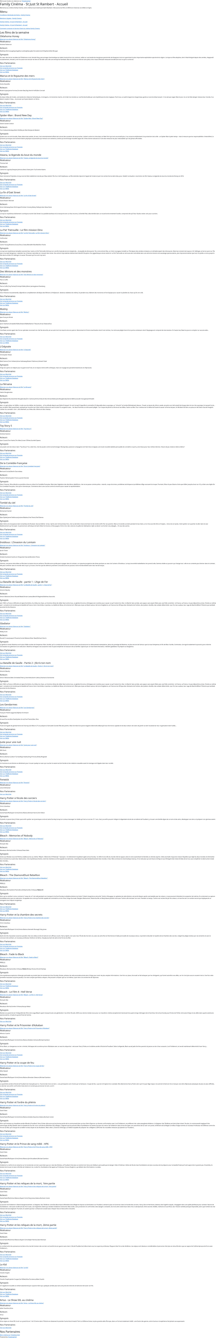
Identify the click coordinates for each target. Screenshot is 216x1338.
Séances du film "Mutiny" (21, 312)
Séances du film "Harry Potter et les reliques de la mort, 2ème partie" (35, 1228)
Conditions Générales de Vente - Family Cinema (15, 15)
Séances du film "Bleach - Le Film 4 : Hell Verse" (28, 995)
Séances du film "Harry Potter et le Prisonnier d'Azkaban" (31, 1028)
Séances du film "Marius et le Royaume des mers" (29, 79)
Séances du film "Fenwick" (21, 783)
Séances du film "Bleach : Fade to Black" (25, 957)
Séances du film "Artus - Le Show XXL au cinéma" (28, 1303)
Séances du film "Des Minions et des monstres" (28, 275)
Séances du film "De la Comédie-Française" (26, 466)
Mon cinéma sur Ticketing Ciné (10, 1335)
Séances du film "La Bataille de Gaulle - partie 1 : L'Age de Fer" (32, 585)
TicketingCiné (26, 1)
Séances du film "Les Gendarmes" (24, 708)
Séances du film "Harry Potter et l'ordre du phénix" (29, 1105)
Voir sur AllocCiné (5, 66)
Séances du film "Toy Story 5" (22, 429)
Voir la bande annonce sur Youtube (11, 68)
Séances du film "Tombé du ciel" (23, 506)
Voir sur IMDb (4, 72)
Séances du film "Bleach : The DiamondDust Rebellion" (30, 878)
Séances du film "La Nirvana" (22, 387)
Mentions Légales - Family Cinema (11, 18)
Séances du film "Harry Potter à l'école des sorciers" (29, 801)
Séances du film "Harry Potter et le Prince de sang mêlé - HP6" (33, 1147)
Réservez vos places (6, 39)
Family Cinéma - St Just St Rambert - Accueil (13, 22)
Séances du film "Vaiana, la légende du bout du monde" (30, 158)
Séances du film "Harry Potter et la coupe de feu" (28, 1066)
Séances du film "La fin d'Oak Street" (24, 195)
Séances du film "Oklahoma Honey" (24, 39)
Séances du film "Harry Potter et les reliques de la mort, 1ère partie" (34, 1186)
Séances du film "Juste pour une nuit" (25, 745)
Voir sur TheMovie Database (9, 70)
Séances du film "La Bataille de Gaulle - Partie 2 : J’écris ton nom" (33, 666)
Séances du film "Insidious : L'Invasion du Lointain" (29, 545)
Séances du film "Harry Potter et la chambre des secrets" (31, 918)
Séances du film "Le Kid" (20, 1268)
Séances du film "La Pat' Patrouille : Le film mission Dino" (31, 233)
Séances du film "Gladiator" (22, 626)
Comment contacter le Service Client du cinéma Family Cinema (20, 28)
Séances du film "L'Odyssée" (22, 350)
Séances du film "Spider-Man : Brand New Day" (28, 118)
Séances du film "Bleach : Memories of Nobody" (28, 839)
